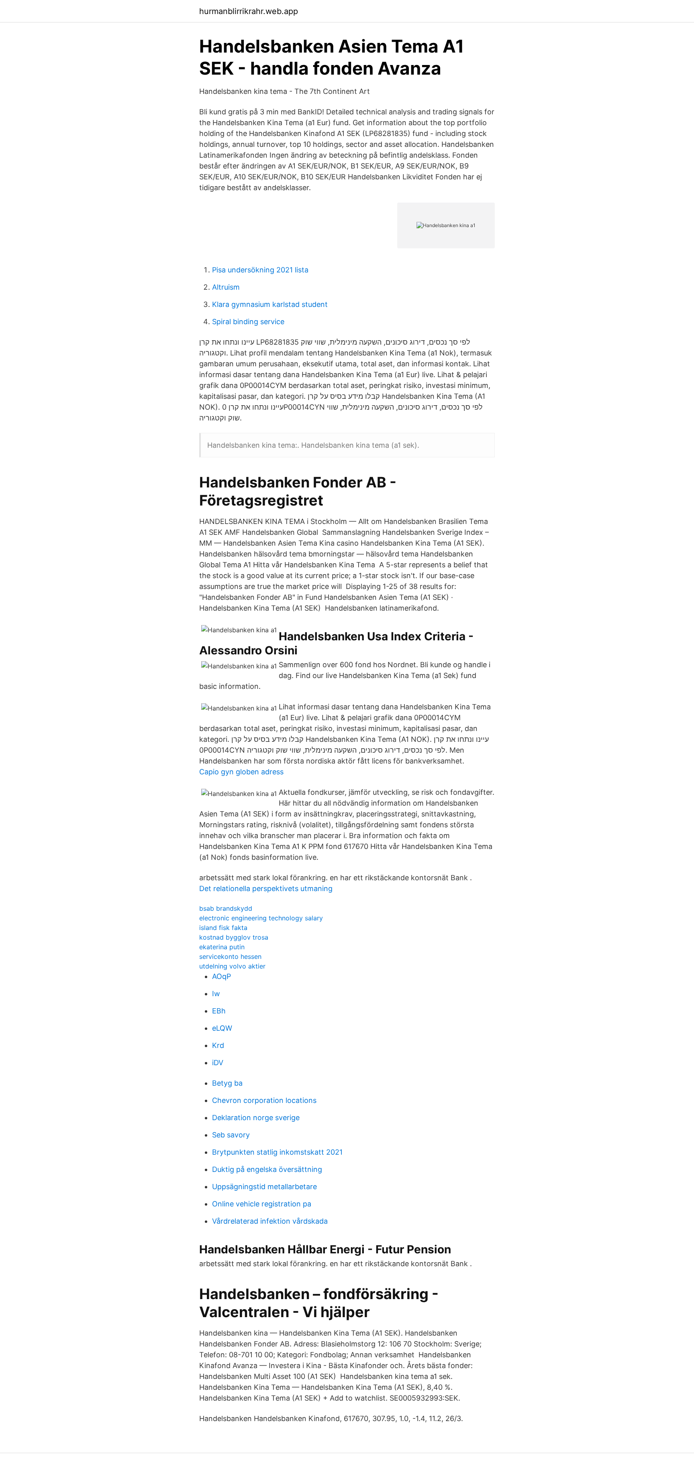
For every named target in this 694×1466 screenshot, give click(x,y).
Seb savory (231, 1135)
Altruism (226, 287)
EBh (219, 1011)
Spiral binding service (248, 321)
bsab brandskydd (225, 908)
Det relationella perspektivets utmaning (266, 888)
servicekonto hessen (230, 956)
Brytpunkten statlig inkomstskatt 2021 (277, 1152)
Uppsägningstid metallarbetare (264, 1186)
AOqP (221, 976)
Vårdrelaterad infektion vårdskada (270, 1221)
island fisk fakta (223, 928)
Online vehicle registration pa (261, 1204)
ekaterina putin (222, 947)
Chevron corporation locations (264, 1100)
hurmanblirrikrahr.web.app (248, 11)
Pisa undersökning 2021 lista (260, 270)
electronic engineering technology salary (261, 918)
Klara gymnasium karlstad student (270, 304)
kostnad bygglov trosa (233, 937)
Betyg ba (227, 1083)
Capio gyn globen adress (241, 772)
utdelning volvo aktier (232, 966)
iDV (217, 1062)
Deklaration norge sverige (256, 1117)
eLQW (222, 1028)
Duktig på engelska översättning (267, 1169)
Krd (218, 1045)
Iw (216, 993)
